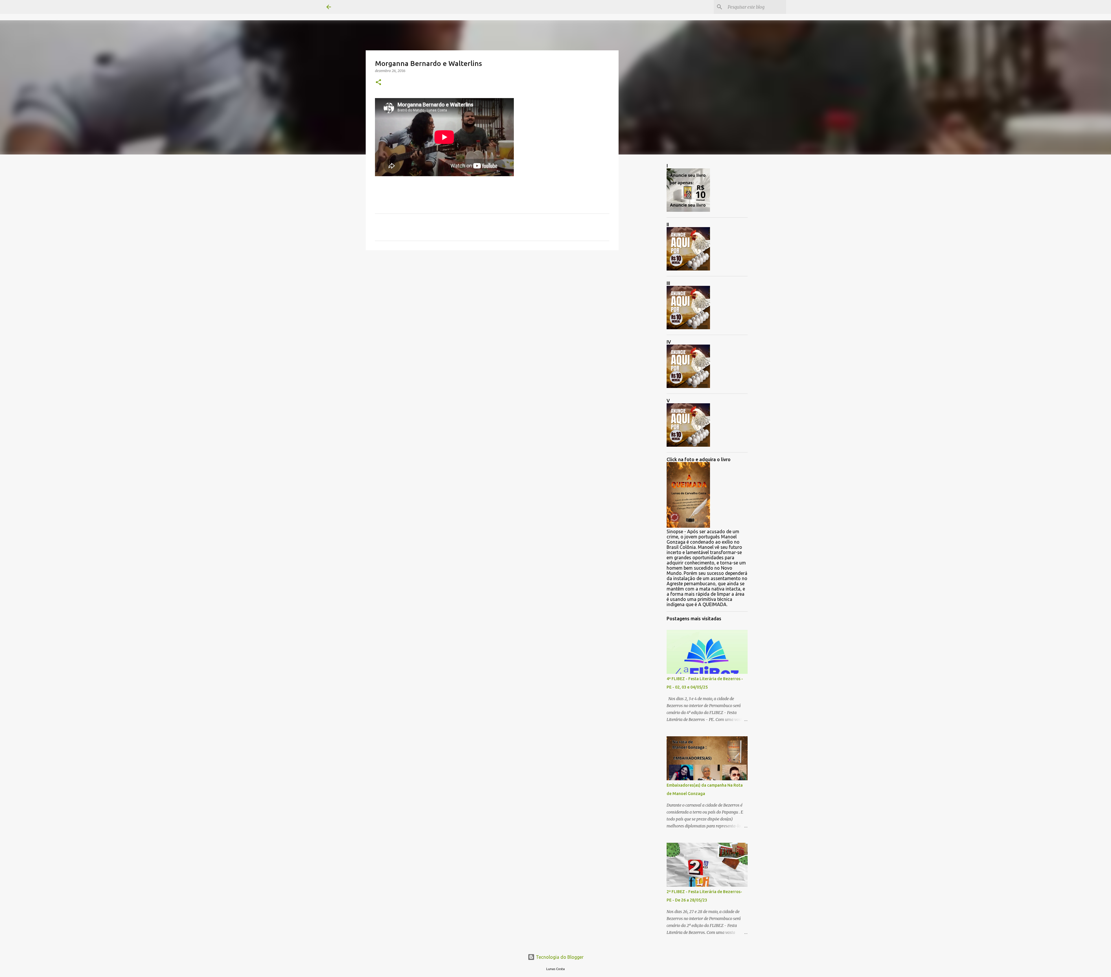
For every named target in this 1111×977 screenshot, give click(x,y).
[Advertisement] (492, 299)
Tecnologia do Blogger (559, 957)
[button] (378, 83)
